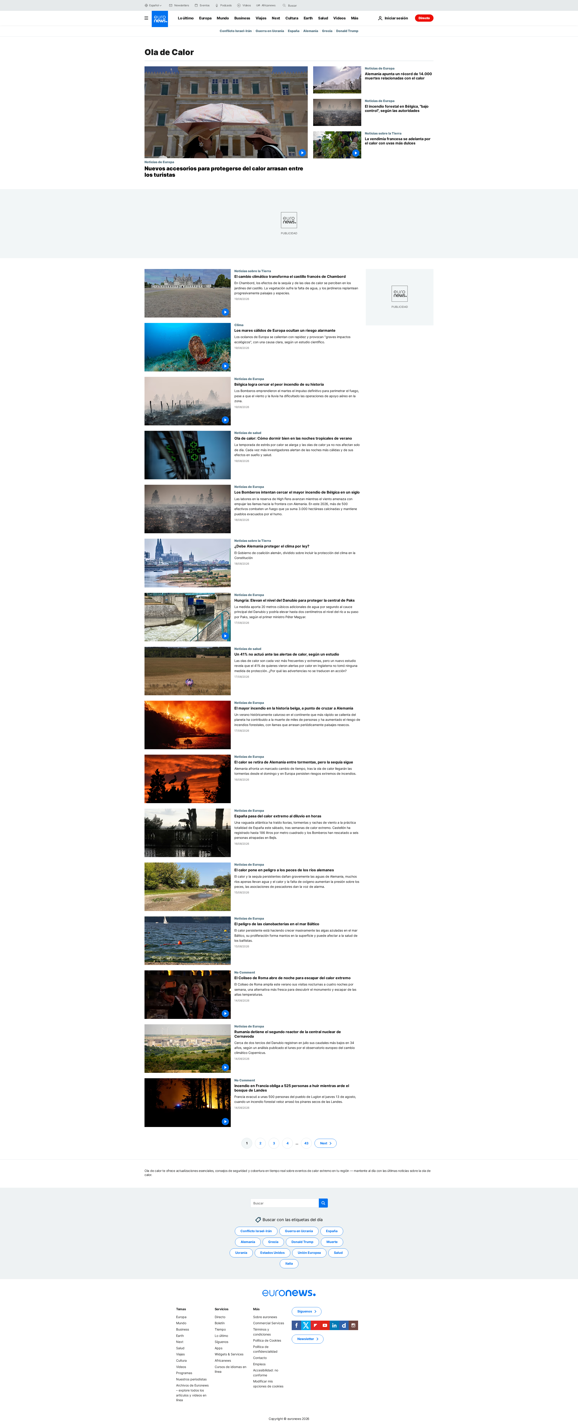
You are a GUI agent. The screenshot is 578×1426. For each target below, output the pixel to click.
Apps (218, 1348)
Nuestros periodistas (191, 1379)
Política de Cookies (267, 1340)
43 (306, 1143)
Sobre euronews (265, 1317)
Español (154, 5)
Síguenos (221, 1342)
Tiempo (220, 1329)
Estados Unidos (272, 1252)
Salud (323, 18)
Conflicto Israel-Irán (236, 31)
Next (276, 18)
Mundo (223, 18)
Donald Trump (347, 31)
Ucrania (241, 1252)
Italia (289, 1263)
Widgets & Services (229, 1354)
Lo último (186, 18)
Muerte (332, 1242)
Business (242, 18)
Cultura (291, 18)
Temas (181, 1309)
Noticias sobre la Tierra (383, 133)
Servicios (221, 1309)
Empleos (259, 1364)
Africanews (223, 1360)
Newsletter (305, 1339)
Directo (424, 18)
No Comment (244, 972)
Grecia (327, 31)
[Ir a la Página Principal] (160, 19)
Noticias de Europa (159, 162)
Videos (339, 18)
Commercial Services (268, 1323)
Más (256, 1309)
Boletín (220, 1323)
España (293, 31)
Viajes (261, 18)
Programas (184, 1373)
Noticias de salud (247, 433)
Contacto (260, 1358)
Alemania (310, 31)
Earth (308, 18)
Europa (205, 18)
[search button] (284, 5)
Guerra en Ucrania (270, 31)
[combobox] (307, 5)
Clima (238, 325)
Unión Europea (309, 1252)
